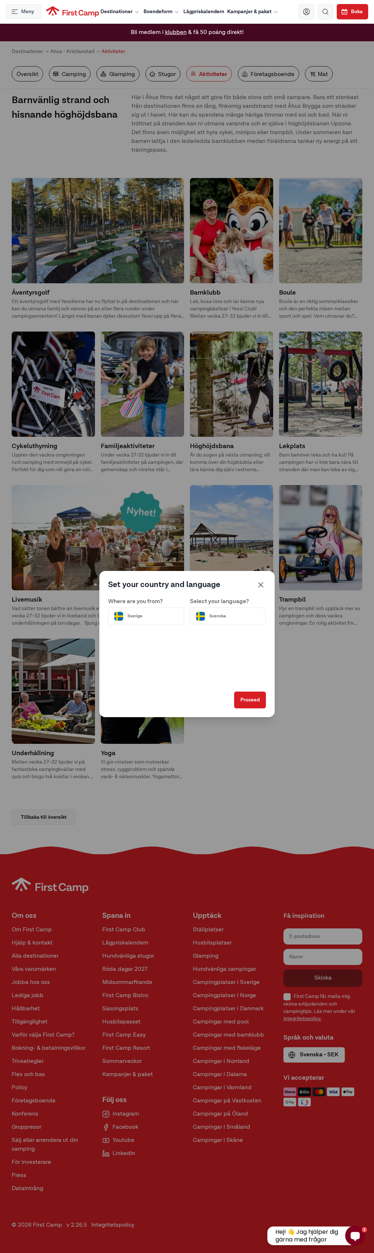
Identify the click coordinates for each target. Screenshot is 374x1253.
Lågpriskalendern (203, 11)
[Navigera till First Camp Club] (306, 11)
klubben (176, 32)
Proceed (250, 700)
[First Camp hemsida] (72, 11)
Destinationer (116, 11)
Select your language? (219, 602)
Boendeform (158, 11)
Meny (27, 11)
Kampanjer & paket (249, 11)
